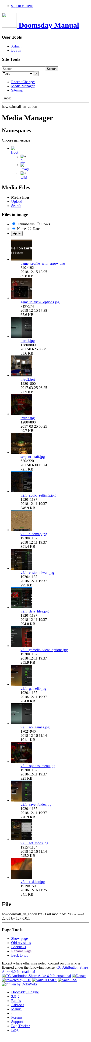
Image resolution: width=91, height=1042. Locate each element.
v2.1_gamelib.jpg (33, 688)
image (25, 169)
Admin (16, 46)
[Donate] (79, 976)
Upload (16, 201)
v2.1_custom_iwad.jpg (37, 573)
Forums (16, 1017)
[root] (15, 152)
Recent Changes (23, 82)
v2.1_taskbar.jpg (33, 882)
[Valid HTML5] (44, 980)
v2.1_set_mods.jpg (34, 843)
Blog (14, 1030)
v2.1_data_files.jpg (35, 611)
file (23, 161)
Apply (17, 233)
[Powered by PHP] (16, 980)
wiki (24, 177)
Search (51, 69)
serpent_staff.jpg (33, 457)
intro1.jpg (28, 341)
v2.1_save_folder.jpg (36, 804)
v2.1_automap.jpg (34, 534)
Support (17, 1022)
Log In (16, 50)
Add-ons (17, 1005)
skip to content (22, 6)
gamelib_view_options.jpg (40, 302)
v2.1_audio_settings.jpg (38, 495)
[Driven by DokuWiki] (19, 984)
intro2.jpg (28, 379)
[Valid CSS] (67, 980)
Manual (16, 1009)
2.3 (15, 996)
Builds (16, 1001)
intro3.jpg (28, 418)
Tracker (20, 1026)
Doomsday (25, 992)
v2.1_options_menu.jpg (38, 766)
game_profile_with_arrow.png (43, 263)
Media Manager (23, 86)
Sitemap (17, 90)
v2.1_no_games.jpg (35, 727)
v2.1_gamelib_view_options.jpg (44, 650)
